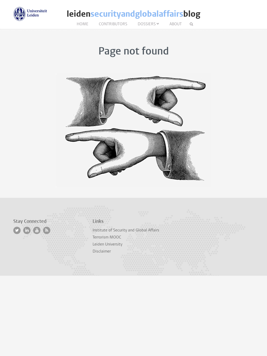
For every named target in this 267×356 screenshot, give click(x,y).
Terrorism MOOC (107, 237)
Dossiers (147, 24)
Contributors (113, 24)
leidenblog (133, 14)
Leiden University (107, 244)
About (175, 24)
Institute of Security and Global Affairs (126, 230)
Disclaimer (102, 251)
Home (82, 24)
